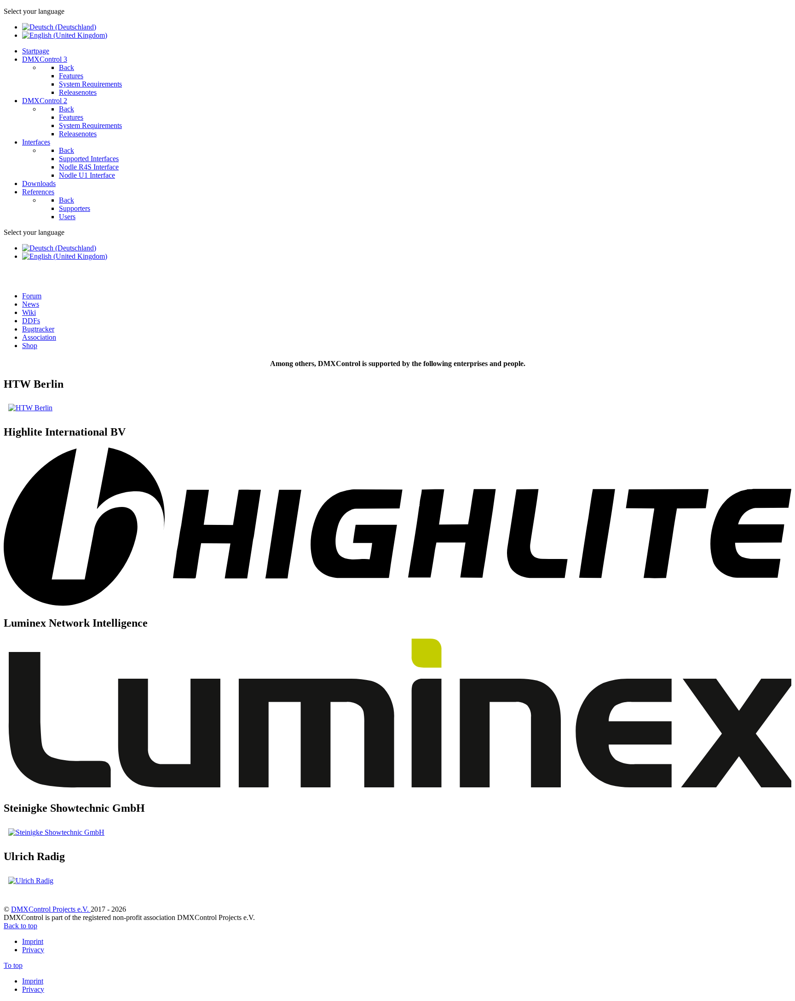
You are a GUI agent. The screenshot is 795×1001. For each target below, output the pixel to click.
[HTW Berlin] (30, 408)
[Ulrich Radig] (31, 881)
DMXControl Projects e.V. (51, 909)
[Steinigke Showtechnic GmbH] (56, 832)
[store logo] (397, 603)
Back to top (20, 926)
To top (13, 965)
